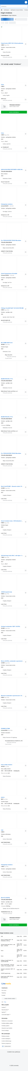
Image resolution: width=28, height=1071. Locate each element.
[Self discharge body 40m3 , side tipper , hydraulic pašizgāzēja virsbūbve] (14, 546)
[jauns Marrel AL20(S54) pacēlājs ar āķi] (14, 888)
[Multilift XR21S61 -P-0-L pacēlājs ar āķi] (14, 369)
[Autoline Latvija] (9, 2)
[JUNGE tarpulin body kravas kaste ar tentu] (14, 582)
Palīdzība (4, 992)
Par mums (4, 990)
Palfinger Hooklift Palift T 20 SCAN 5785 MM (12, 308)
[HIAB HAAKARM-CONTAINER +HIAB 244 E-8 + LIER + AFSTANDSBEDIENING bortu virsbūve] (14, 160)
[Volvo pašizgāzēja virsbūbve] (14, 75)
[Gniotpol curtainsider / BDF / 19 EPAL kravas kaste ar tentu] (14, 617)
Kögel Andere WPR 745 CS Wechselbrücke (12, 43)
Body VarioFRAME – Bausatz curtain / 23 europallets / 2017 (7, 965)
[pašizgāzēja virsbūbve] (14, 194)
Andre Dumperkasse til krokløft (9, 273)
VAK (2, 830)
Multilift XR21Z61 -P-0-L (7, 416)
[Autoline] (1, 10)
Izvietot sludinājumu (14, 112)
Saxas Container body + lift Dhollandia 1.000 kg (13, 521)
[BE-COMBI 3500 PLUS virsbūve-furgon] (14, 333)
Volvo (2, 84)
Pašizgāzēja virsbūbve (7, 204)
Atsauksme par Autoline (7, 1028)
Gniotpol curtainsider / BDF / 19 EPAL (10, 626)
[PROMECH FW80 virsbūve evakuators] (14, 719)
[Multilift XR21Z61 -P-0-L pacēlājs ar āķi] (14, 407)
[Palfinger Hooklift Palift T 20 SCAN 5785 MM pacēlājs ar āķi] (14, 298)
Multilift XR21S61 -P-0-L (7, 378)
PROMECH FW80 (5, 728)
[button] (26, 2)
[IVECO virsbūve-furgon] (14, 788)
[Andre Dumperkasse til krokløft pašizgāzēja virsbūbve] (14, 264)
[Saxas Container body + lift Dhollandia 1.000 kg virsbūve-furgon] (14, 511)
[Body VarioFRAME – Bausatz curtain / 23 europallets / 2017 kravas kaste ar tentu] (14, 477)
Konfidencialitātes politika (7, 1023)
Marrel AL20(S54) (5, 897)
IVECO (2, 797)
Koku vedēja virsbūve (6, 764)
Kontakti (3, 995)
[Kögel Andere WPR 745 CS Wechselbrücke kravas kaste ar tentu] (14, 34)
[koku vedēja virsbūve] (14, 755)
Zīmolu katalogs (5, 1030)
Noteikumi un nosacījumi (7, 1020)
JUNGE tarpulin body (6, 592)
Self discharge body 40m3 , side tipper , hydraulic (13, 555)
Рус (5, 1001)
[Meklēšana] (26, 6)
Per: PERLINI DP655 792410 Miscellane (11, 240)
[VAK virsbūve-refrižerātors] (14, 820)
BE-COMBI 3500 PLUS (7, 342)
